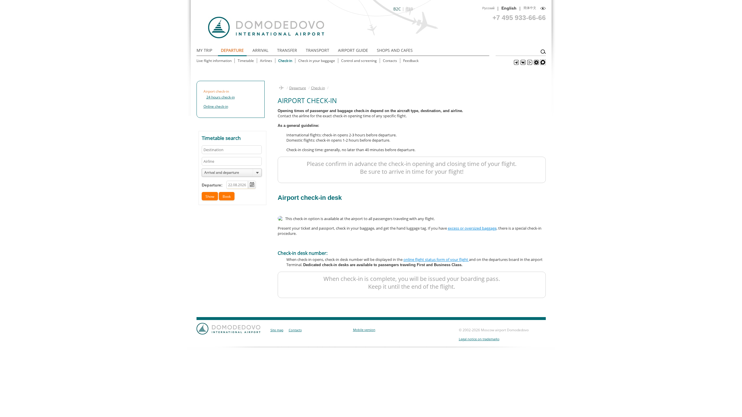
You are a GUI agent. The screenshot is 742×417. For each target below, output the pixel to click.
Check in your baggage (316, 60)
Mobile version (364, 330)
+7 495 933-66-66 (519, 17)
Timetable (246, 60)
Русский (488, 8)
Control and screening (359, 60)
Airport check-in (216, 91)
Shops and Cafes (395, 50)
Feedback (411, 60)
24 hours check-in (220, 97)
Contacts (390, 60)
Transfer (287, 50)
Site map (276, 330)
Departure (232, 50)
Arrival (260, 50)
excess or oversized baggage (472, 228)
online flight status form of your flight (436, 259)
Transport (317, 50)
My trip (204, 50)
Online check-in (215, 106)
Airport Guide (353, 50)
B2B (409, 9)
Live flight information (214, 60)
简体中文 (529, 8)
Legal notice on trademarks (479, 339)
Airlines (266, 60)
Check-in (285, 60)
